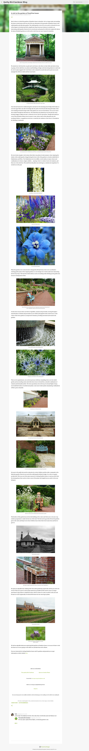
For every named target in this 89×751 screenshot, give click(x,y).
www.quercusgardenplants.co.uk (38, 678)
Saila (16, 713)
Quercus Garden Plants (44, 672)
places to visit (15, 702)
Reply (16, 723)
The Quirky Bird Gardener (24, 717)
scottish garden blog (23, 702)
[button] (12, 17)
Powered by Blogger (45, 746)
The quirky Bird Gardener (27, 672)
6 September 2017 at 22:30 (35, 717)
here (26, 653)
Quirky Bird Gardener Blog (15, 2)
